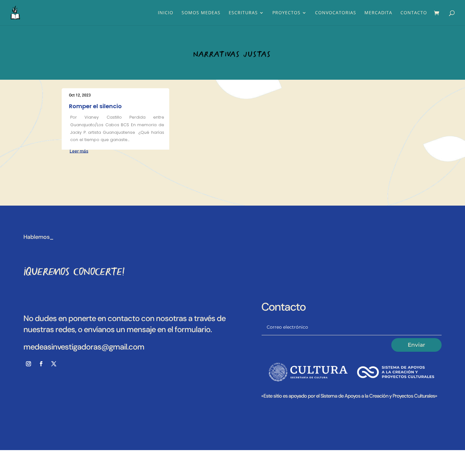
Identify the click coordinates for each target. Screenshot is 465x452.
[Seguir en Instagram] (28, 364)
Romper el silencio (95, 106)
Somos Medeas (201, 12)
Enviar (416, 345)
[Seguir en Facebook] (41, 364)
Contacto (413, 12)
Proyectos (286, 12)
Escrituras (243, 12)
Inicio (165, 12)
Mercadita (378, 12)
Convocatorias (335, 12)
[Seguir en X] (54, 364)
